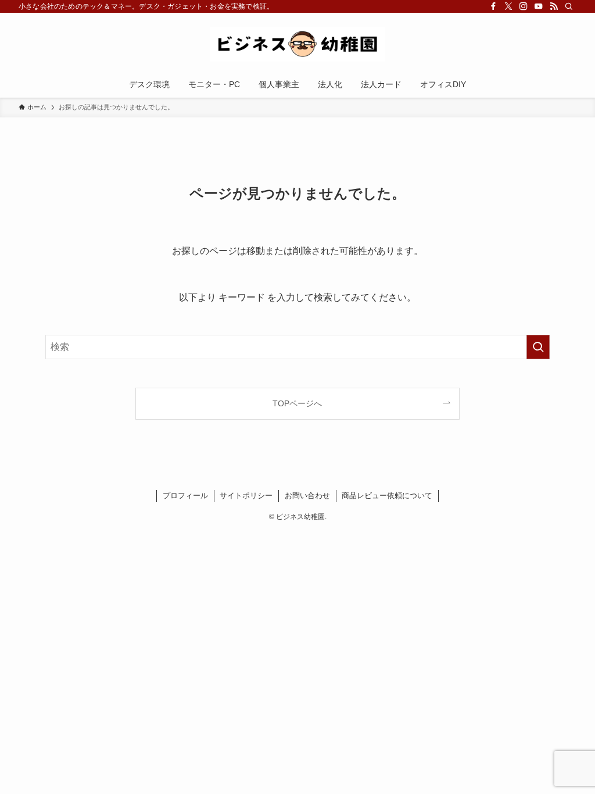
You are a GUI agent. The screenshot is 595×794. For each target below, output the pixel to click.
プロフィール (185, 495)
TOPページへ (297, 403)
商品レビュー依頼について (387, 495)
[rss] (553, 6)
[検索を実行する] (538, 347)
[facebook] (493, 6)
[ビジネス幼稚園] (297, 44)
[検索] (568, 6)
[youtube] (538, 6)
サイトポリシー (246, 495)
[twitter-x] (508, 6)
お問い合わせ (307, 495)
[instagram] (523, 6)
